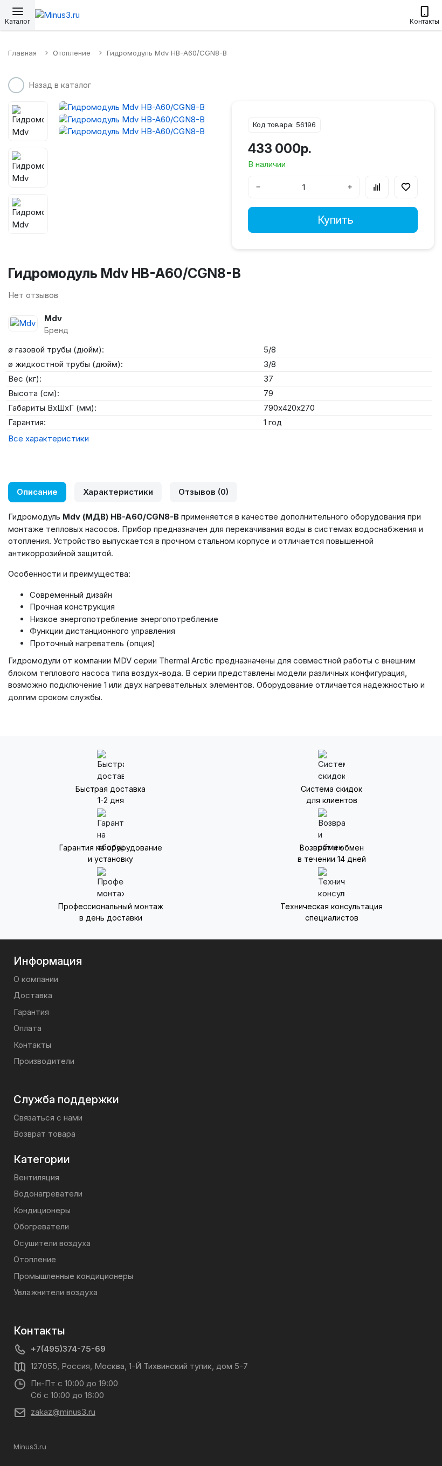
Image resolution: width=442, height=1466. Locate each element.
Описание (37, 492)
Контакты (32, 1045)
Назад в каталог (60, 85)
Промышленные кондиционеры (73, 1276)
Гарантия (31, 1012)
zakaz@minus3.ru (63, 1412)
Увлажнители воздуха (55, 1292)
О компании (35, 979)
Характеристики (118, 492)
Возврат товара (44, 1134)
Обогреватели (41, 1226)
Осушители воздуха (52, 1243)
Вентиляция (36, 1177)
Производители (43, 1061)
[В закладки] (406, 187)
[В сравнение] (377, 187)
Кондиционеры (42, 1210)
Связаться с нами (47, 1117)
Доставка (32, 995)
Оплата (27, 1028)
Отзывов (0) (203, 492)
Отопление (34, 1259)
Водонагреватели (47, 1193)
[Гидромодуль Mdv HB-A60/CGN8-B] (134, 107)
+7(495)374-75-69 (68, 1349)
